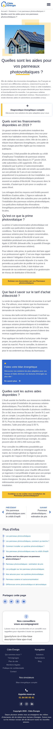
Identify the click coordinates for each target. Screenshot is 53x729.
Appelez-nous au (26, 694)
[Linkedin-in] (32, 704)
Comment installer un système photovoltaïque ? (25, 546)
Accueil (4, 11)
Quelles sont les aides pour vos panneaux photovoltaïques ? (23, 557)
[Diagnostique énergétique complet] (27, 106)
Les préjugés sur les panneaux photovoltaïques (25, 569)
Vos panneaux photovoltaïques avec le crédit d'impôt (27, 551)
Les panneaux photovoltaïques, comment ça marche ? (27, 541)
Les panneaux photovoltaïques (30, 11)
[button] (49, 5)
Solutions (12, 11)
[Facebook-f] (21, 704)
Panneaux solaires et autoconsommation (22, 579)
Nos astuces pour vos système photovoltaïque (24, 574)
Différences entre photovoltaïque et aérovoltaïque (26, 584)
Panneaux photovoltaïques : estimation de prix (24, 564)
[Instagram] (26, 704)
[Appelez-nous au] (26, 690)
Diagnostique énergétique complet (27, 110)
